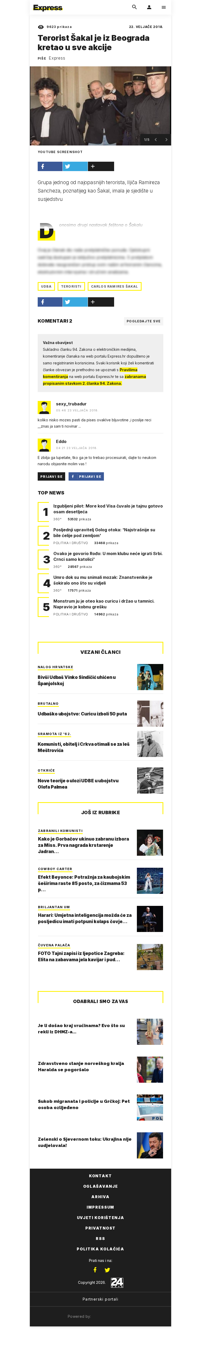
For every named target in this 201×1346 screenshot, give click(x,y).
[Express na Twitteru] (107, 1270)
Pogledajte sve (144, 321)
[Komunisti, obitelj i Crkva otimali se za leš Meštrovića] (150, 744)
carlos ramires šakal (114, 286)
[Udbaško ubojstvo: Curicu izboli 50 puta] (150, 714)
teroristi (71, 286)
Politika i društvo (71, 543)
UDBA (46, 286)
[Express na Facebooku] (95, 1270)
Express (57, 58)
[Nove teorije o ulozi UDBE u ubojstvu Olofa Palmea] (150, 780)
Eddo (61, 441)
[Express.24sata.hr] (48, 3)
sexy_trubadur (71, 403)
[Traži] (134, 7)
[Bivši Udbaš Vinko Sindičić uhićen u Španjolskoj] (150, 677)
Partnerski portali (100, 1299)
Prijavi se (51, 476)
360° (58, 519)
